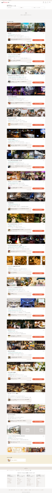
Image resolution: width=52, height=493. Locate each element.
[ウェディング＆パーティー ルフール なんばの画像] (26, 302)
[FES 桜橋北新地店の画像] (26, 196)
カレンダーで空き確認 (39, 82)
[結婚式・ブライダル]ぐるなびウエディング (11, 470)
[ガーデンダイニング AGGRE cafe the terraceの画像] (26, 281)
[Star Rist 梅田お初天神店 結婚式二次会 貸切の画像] (26, 154)
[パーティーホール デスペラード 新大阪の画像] (26, 48)
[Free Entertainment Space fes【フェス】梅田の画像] (26, 239)
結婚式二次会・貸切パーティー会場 (19, 470)
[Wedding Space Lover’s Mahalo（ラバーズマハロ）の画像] (26, 69)
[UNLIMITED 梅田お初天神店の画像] (26, 90)
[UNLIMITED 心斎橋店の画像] (26, 133)
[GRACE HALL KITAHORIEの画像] (26, 112)
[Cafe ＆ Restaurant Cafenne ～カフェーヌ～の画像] (26, 218)
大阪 (23, 470)
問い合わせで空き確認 (39, 61)
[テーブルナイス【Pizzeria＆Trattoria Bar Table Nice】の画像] (26, 430)
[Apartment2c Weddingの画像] (26, 408)
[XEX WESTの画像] (26, 27)
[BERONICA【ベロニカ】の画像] (26, 324)
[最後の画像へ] (44, 27)
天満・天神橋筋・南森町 (27, 470)
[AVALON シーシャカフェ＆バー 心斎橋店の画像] (26, 175)
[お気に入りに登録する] (43, 33)
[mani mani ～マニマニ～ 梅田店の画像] (26, 387)
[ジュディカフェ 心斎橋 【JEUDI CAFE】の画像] (26, 260)
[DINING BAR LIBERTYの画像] (26, 345)
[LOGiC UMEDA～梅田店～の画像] (26, 366)
